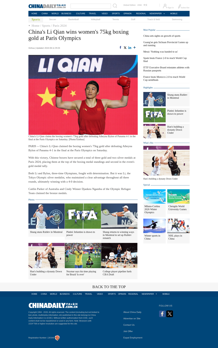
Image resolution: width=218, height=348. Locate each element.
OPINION (128, 13)
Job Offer (128, 331)
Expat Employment (132, 337)
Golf (133, 19)
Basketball (73, 19)
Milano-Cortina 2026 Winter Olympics (152, 209)
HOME (34, 13)
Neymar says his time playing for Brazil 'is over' (81, 273)
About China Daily (132, 312)
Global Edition (129, 5)
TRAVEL (92, 13)
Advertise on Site (131, 318)
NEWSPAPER (155, 13)
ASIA (139, 5)
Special (146, 185)
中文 (145, 5)
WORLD (55, 13)
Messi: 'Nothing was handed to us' (160, 51)
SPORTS (116, 13)
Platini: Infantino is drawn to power (80, 233)
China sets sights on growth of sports (161, 35)
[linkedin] (129, 47)
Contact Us (129, 325)
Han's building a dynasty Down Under (46, 273)
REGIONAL (141, 13)
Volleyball (95, 19)
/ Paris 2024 (59, 25)
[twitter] (125, 47)
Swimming (177, 19)
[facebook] (120, 47)
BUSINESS (66, 13)
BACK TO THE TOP (109, 287)
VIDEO (105, 13)
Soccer (52, 19)
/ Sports (45, 25)
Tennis (115, 19)
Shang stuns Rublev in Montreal (46, 232)
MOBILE (173, 13)
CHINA (45, 13)
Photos (31, 200)
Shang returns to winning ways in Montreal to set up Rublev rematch (118, 235)
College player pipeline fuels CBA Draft (117, 273)
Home (35, 25)
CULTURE (80, 13)
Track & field (153, 19)
